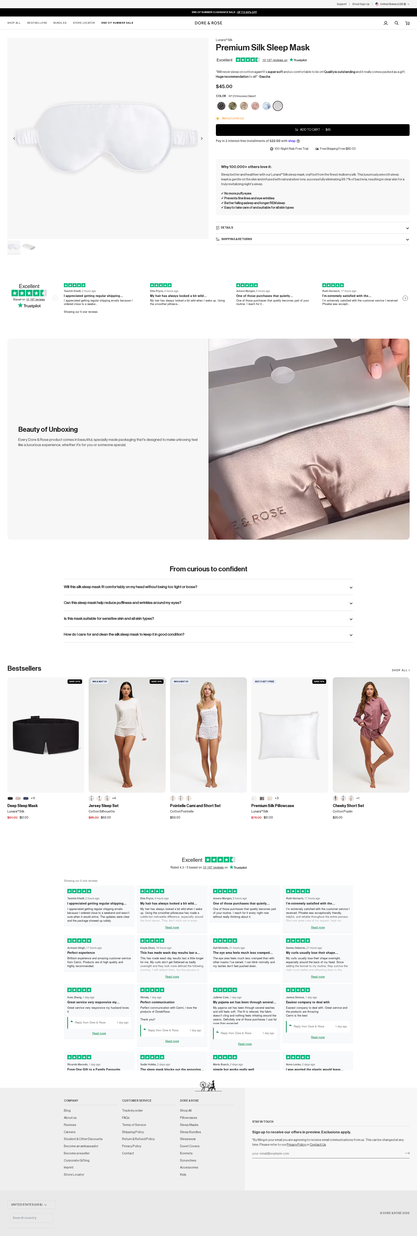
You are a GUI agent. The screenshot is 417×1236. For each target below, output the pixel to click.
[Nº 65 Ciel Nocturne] (26, 798)
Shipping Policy (133, 1132)
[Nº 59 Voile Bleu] (99, 798)
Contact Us (318, 1144)
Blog (67, 1110)
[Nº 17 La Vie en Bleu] (266, 106)
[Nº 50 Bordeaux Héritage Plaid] (335, 798)
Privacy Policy (296, 1144)
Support (342, 4)
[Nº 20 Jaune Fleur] (188, 798)
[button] (15, 22)
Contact (128, 1153)
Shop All (186, 1110)
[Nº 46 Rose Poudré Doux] (351, 798)
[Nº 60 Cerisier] (173, 798)
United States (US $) (27, 1204)
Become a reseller (77, 1153)
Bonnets (186, 1153)
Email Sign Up (360, 4)
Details (227, 227)
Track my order (132, 1110)
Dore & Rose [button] (189, 1100)
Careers (70, 1132)
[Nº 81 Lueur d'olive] (232, 106)
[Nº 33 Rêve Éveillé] (18, 798)
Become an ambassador (81, 1146)
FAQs (126, 1117)
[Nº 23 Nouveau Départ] (277, 106)
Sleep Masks (189, 1125)
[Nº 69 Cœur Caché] (91, 798)
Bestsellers (24, 668)
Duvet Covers (190, 1146)
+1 (357, 798)
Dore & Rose (392, 1213)
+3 (277, 798)
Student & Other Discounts (83, 1139)
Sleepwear (188, 1139)
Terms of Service (134, 1125)
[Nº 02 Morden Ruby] (255, 106)
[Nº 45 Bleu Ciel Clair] (343, 798)
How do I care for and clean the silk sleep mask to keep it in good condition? (124, 634)
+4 (114, 798)
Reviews (70, 1125)
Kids (183, 1174)
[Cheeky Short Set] (371, 735)
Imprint (69, 1167)
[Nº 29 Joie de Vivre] (244, 106)
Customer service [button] (137, 1100)
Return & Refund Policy (138, 1139)
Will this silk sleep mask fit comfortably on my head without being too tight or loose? (130, 587)
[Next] (202, 138)
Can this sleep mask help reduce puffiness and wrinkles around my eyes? (122, 603)
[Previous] (14, 138)
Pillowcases (188, 1117)
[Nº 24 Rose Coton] (107, 798)
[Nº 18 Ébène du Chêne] (10, 798)
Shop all (399, 670)
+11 (33, 798)
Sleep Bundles (190, 1132)
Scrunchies (188, 1160)
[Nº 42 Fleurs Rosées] (181, 798)
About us (70, 1117)
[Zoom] (107, 138)
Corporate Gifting (76, 1160)
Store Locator (74, 1174)
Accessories (189, 1167)
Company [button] (71, 1100)
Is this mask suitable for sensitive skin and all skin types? (109, 618)
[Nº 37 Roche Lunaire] (221, 106)
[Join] (406, 1153)
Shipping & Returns (236, 238)
